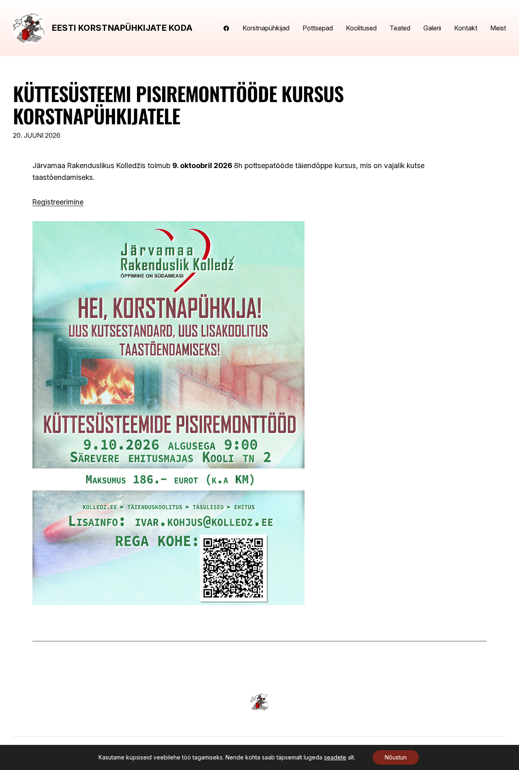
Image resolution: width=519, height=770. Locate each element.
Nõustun (396, 757)
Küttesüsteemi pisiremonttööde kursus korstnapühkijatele (178, 104)
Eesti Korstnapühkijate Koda (122, 28)
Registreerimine (58, 202)
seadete (335, 757)
